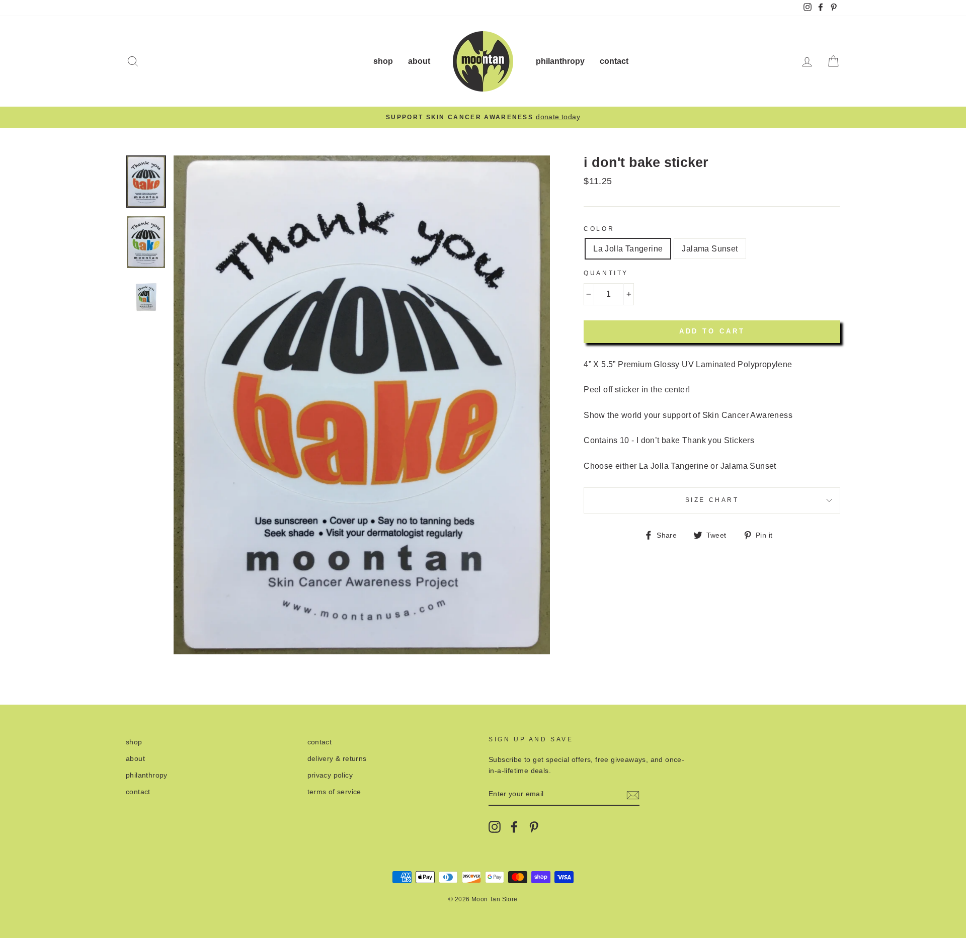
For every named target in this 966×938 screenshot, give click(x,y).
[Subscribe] (632, 794)
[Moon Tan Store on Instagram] (495, 827)
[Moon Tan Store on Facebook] (514, 827)
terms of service (334, 792)
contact (614, 61)
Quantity (606, 273)
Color (599, 228)
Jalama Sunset (710, 248)
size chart (712, 499)
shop (383, 61)
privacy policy (330, 775)
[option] (483, 117)
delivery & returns (337, 758)
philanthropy (560, 61)
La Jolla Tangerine (628, 248)
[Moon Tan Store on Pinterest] (534, 827)
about (419, 61)
